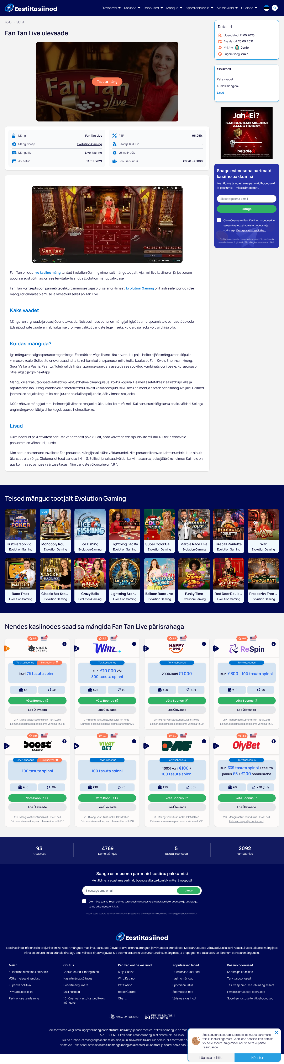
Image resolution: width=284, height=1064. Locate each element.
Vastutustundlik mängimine (81, 972)
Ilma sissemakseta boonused (246, 992)
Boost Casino (127, 992)
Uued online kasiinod (186, 972)
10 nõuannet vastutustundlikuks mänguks (84, 1000)
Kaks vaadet (225, 79)
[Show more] (37, 648)
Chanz (122, 998)
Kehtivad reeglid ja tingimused (246, 821)
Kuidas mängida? (228, 86)
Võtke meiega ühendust (24, 978)
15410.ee (55, 719)
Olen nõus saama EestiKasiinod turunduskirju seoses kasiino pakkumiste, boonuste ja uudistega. (249, 225)
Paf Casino (125, 985)
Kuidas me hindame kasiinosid (28, 972)
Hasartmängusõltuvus (77, 978)
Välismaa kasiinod (184, 998)
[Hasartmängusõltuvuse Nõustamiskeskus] (159, 1017)
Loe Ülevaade (43, 710)
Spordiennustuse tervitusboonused (250, 998)
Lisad (220, 92)
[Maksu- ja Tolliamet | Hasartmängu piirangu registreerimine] (124, 1017)
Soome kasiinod (183, 992)
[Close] (276, 1031)
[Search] (275, 8)
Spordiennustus (183, 985)
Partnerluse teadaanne (24, 998)
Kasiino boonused (240, 965)
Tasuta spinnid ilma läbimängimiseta (250, 985)
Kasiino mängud (183, 978)
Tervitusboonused (239, 978)
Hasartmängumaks (75, 985)
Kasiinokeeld (71, 992)
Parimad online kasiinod (135, 965)
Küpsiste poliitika (20, 985)
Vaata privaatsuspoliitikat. (251, 230)
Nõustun (257, 1056)
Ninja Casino (126, 972)
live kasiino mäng (47, 272)
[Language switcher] (266, 8)
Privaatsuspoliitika (21, 992)
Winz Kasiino (126, 978)
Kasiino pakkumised (240, 972)
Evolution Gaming (89, 144)
